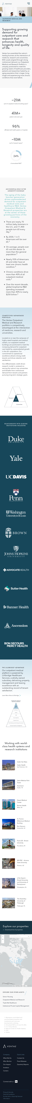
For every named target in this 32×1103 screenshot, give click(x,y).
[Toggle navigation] (28, 4)
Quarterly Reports (23, 1064)
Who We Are (7, 1061)
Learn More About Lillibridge (10, 695)
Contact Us (20, 1058)
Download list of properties (14, 930)
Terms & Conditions (8, 1094)
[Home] (7, 3)
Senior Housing (8, 997)
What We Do (7, 1058)
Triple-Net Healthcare (10, 1003)
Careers (5, 1071)
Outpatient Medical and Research (14, 1000)
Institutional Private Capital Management (16, 1006)
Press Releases (21, 1061)
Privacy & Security (8, 1092)
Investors (6, 1067)
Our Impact (7, 1064)
